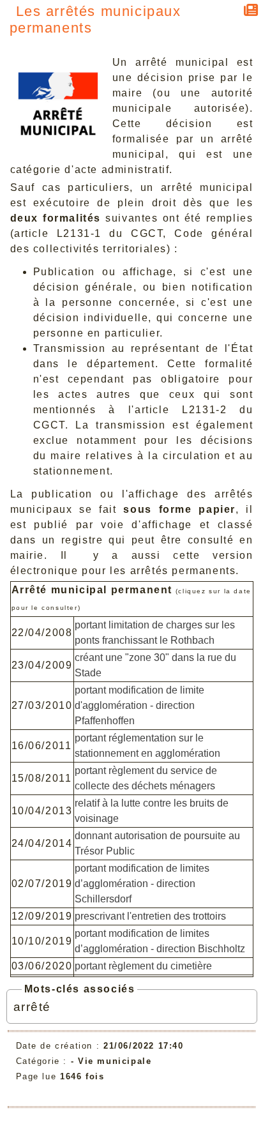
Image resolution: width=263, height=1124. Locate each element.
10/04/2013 (42, 810)
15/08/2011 (41, 778)
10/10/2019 (42, 941)
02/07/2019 (42, 883)
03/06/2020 (42, 966)
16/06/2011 (41, 745)
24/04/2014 (42, 843)
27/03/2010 (42, 705)
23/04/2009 (42, 665)
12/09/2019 (42, 916)
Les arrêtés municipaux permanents (95, 19)
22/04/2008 (42, 632)
